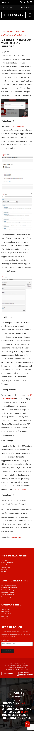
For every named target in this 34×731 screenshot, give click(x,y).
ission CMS (4, 569)
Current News (20, 31)
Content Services (5, 567)
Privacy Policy (21, 667)
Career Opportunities (6, 614)
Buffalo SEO (13, 664)
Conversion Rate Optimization (9, 587)
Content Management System (10, 662)
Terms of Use (12, 667)
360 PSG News (16, 537)
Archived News (7, 35)
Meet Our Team (5, 611)
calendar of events (20, 489)
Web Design (4, 560)
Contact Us (26, 7)
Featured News (7, 31)
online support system (18, 126)
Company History (5, 609)
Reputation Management (7, 597)
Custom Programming (7, 562)
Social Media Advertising (7, 592)
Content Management (7, 565)
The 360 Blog (4, 618)
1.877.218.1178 (7, 2)
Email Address (5, 640)
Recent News (4, 616)
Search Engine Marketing (7, 590)
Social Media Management (8, 594)
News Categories (20, 35)
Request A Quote (9, 7)
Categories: (5, 537)
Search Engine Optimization (8, 585)
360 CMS (3, 572)
